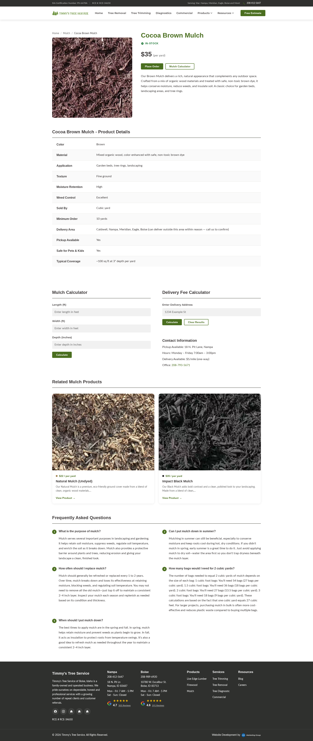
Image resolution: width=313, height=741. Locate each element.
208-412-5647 (254, 3)
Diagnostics (163, 13)
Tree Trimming (141, 13)
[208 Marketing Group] (251, 735)
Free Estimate (253, 13)
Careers (242, 685)
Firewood (192, 685)
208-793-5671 (181, 365)
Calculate (62, 354)
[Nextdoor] (79, 711)
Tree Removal (117, 13)
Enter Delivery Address (177, 304)
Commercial (184, 13)
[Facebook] (55, 711)
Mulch (66, 33)
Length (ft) (59, 304)
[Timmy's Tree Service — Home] (70, 13)
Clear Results (196, 322)
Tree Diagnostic (221, 691)
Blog (240, 679)
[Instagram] (63, 711)
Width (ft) (58, 321)
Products (204, 13)
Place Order (152, 66)
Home (99, 13)
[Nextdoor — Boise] (87, 711)
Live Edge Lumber (197, 679)
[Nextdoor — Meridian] (71, 711)
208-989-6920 (149, 677)
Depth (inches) (62, 337)
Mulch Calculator (179, 66)
